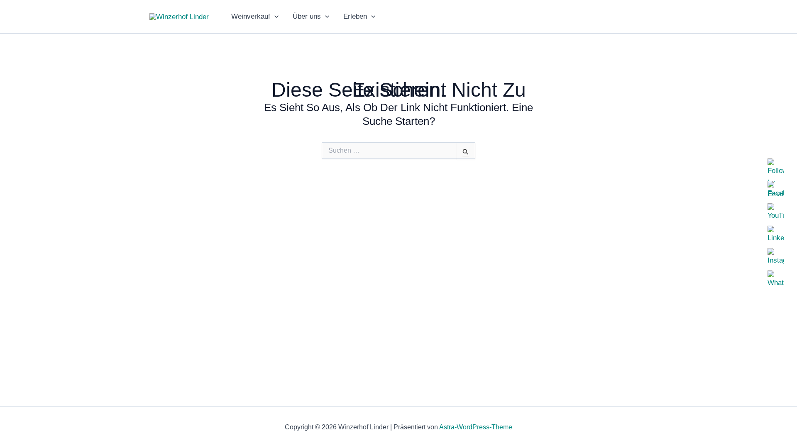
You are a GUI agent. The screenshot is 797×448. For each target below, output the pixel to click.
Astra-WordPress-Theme (475, 427)
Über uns (307, 16)
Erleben (355, 16)
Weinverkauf (250, 16)
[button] (274, 16)
